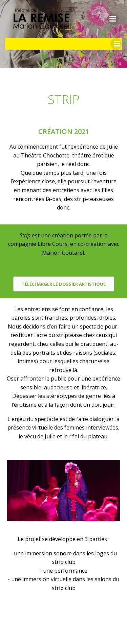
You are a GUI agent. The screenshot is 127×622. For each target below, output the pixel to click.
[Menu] (113, 19)
